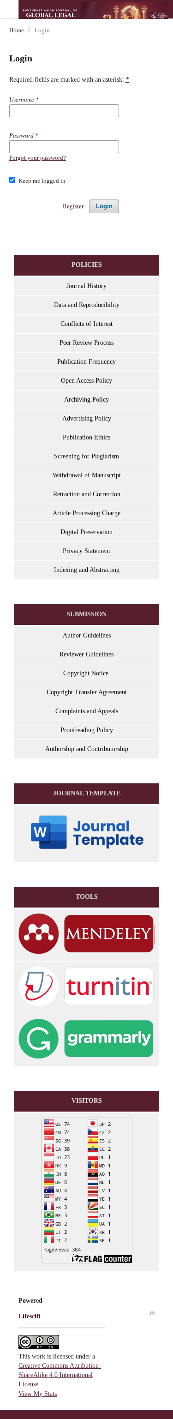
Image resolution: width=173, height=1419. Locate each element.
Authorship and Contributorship (86, 749)
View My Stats (37, 1393)
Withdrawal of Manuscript (87, 475)
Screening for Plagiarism (86, 456)
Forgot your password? (37, 157)
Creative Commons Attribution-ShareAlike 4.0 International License (59, 1375)
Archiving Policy (86, 399)
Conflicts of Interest (86, 323)
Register (73, 206)
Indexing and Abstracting (86, 569)
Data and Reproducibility (86, 304)
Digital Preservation (86, 532)
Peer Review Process (86, 342)
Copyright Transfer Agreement (87, 692)
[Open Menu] (9, 9)
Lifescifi (29, 1316)
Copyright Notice (86, 673)
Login (104, 206)
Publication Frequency (86, 361)
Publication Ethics (86, 437)
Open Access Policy (86, 380)
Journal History (86, 286)
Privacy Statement (86, 550)
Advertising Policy (86, 418)
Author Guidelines (87, 635)
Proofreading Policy (86, 730)
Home (16, 30)
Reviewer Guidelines (86, 654)
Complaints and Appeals (86, 711)
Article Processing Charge (86, 513)
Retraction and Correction (86, 494)
